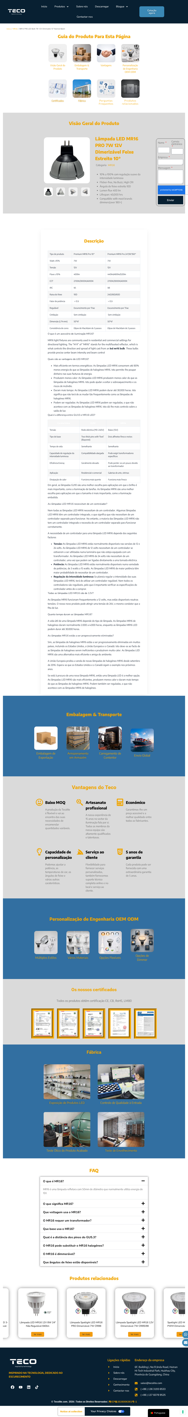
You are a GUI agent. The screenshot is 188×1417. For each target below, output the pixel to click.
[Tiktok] (36, 1387)
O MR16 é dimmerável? (59, 1254)
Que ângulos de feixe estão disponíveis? (70, 1262)
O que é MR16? (53, 1181)
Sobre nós (82, 6)
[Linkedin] (28, 1387)
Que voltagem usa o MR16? (62, 1212)
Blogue (120, 6)
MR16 (111, 165)
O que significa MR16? (58, 1204)
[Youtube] (20, 1387)
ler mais (15, 1334)
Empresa (163, 157)
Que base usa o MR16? (58, 1229)
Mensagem (164, 168)
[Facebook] (12, 1387)
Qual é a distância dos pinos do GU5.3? (69, 1237)
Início (44, 6)
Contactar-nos (85, 16)
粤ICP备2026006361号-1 (123, 1401)
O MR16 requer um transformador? (67, 1221)
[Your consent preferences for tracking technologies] (183, 1412)
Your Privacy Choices (103, 1411)
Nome (161, 142)
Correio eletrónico (176, 143)
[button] (48, 192)
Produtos (59, 6)
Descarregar (102, 6)
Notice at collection (71, 1411)
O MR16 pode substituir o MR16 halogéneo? (73, 1246)
